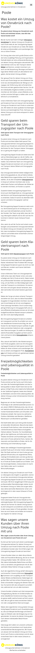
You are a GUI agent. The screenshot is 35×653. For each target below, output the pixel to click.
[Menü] (31, 4)
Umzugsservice (27, 180)
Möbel (3, 67)
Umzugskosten (22, 335)
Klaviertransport (20, 254)
